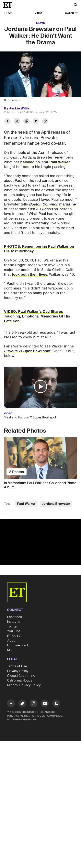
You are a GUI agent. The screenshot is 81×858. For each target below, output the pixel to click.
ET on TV (14, 636)
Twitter (12, 626)
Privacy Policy (18, 671)
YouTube (13, 631)
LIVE (9, 13)
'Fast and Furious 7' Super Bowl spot (30, 417)
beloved (28, 162)
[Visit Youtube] (45, 703)
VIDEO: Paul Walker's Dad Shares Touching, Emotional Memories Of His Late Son (37, 316)
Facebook (14, 617)
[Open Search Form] (75, 5)
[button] (40, 386)
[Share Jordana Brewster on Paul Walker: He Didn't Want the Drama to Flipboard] (35, 122)
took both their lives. (30, 274)
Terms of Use (17, 666)
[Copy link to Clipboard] (45, 122)
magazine (52, 204)
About (12, 640)
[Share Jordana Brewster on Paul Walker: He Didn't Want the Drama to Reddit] (26, 122)
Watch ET (71, 13)
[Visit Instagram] (34, 704)
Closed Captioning (21, 675)
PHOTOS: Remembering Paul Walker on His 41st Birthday (39, 249)
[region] (40, 542)
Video (38, 13)
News (40, 23)
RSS (10, 650)
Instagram (14, 621)
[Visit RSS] (56, 704)
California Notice (19, 680)
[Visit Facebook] (11, 704)
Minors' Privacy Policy (24, 685)
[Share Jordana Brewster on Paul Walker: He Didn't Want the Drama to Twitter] (16, 122)
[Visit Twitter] (22, 704)
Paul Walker (59, 162)
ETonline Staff (17, 645)
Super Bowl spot (36, 351)
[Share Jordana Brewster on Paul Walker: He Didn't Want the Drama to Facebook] (7, 122)
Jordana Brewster (55, 504)
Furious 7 (12, 351)
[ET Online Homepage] (9, 5)
